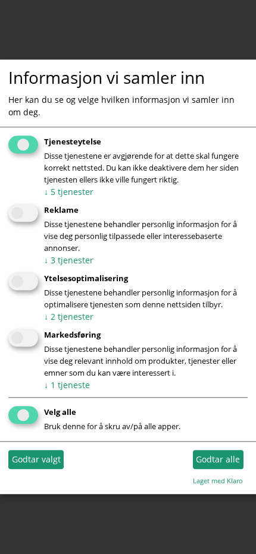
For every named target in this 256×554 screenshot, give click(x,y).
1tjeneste (67, 385)
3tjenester (68, 260)
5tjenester (68, 192)
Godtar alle (218, 459)
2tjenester (68, 316)
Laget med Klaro (218, 480)
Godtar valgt (36, 459)
